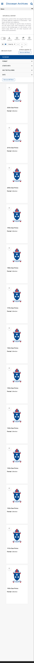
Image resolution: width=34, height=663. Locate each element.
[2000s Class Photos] (17, 175)
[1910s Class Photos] (17, 536)
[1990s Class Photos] (17, 215)
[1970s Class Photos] (17, 295)
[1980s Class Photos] (17, 255)
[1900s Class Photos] (17, 576)
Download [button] (9, 38)
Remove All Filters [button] (25, 52)
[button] (17, 38)
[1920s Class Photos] (17, 496)
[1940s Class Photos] (17, 416)
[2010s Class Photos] (17, 135)
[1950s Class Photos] (17, 375)
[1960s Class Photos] (17, 335)
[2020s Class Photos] (17, 95)
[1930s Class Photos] (17, 456)
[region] (17, 69)
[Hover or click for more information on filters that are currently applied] (30, 50)
